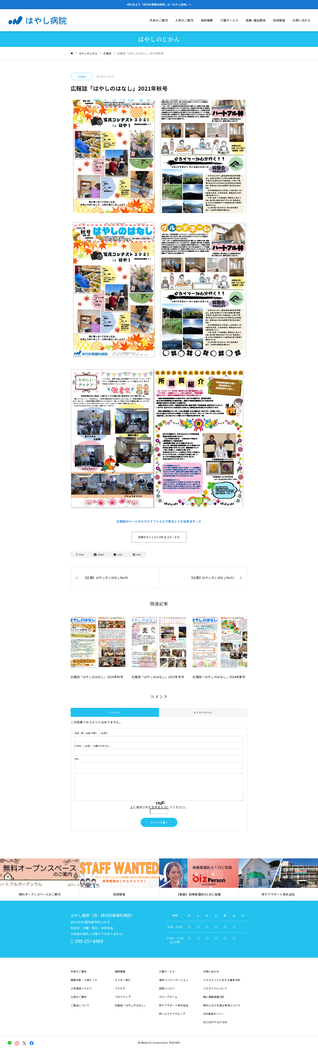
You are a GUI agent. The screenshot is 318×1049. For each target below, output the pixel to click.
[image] (98, 644)
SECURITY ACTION (215, 1022)
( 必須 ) (91, 733)
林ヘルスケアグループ (172, 1014)
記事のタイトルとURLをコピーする (159, 537)
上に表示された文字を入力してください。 (159, 807)
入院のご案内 (184, 20)
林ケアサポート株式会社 (173, 1005)
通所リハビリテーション (173, 980)
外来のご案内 (159, 20)
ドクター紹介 (123, 980)
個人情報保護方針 (214, 997)
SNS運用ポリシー (213, 1014)
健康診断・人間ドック (84, 980)
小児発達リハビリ (81, 988)
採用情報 (279, 20)
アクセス (120, 988)
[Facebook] (31, 1043)
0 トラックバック (203, 712)
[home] (72, 53)
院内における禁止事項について (222, 1005)
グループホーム (168, 997)
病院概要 (207, 20)
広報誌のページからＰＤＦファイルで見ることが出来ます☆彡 (158, 521)
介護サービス (229, 20)
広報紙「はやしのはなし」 (131, 1005)
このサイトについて (215, 988)
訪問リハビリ (167, 988)
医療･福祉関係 (256, 20)
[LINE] (9, 1043)
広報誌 (82, 76)
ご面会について (80, 1005)
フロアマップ (123, 997)
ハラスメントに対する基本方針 (222, 980)
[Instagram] (17, 1043)
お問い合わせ (301, 20)
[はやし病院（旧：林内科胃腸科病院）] (43, 20)
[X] (24, 1043)
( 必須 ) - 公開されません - (93, 746)
